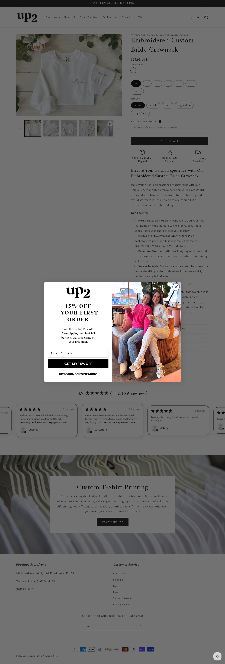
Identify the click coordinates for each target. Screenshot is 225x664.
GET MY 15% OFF (78, 363)
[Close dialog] (176, 286)
